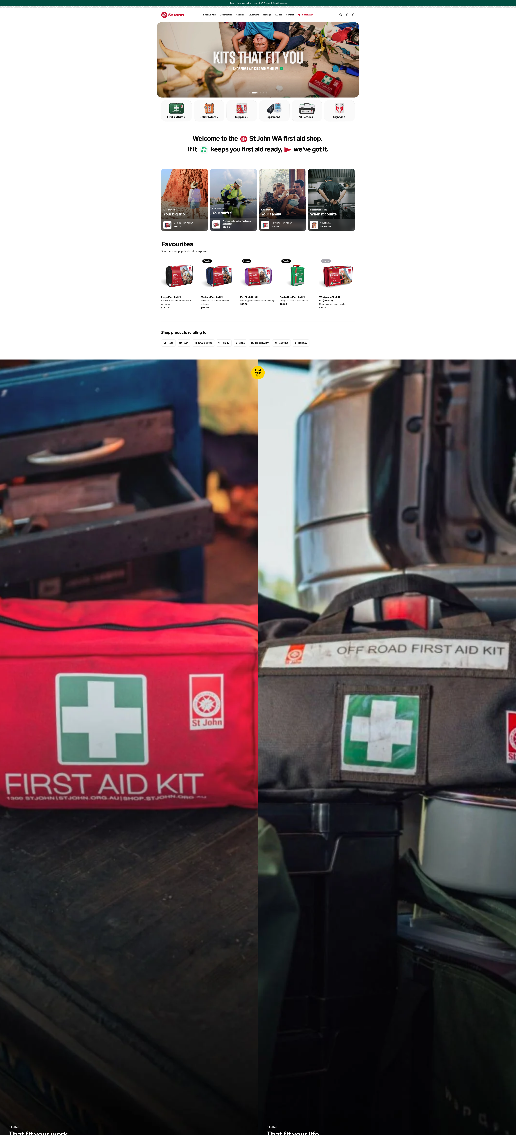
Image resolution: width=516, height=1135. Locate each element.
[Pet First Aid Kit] (258, 275)
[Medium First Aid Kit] (218, 275)
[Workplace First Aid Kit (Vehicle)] (337, 275)
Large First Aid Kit (171, 297)
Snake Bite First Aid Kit (292, 297)
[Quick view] (193, 264)
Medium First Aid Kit (212, 297)
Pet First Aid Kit (249, 297)
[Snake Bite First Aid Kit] (297, 275)
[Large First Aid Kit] (179, 275)
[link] (243, 139)
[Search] (340, 14)
